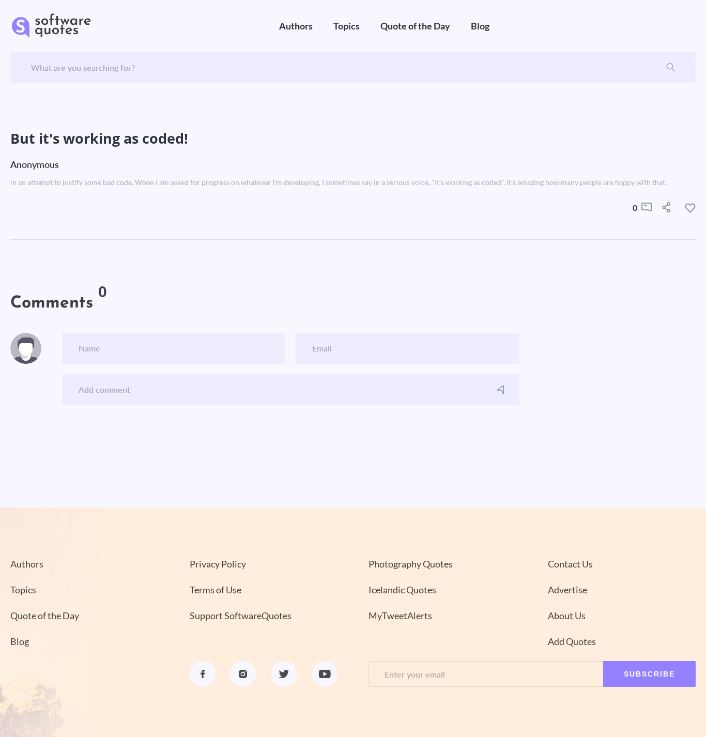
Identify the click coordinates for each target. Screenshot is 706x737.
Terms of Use (215, 590)
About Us (567, 615)
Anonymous (34, 164)
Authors (296, 26)
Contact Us (570, 564)
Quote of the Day (415, 26)
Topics (346, 26)
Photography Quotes (411, 564)
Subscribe (649, 674)
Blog (480, 26)
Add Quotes (572, 641)
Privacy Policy (218, 564)
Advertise (567, 590)
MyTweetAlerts (400, 615)
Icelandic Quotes (402, 590)
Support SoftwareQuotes (240, 615)
